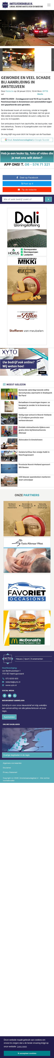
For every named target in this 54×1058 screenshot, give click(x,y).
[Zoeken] (48, 199)
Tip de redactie (29, 189)
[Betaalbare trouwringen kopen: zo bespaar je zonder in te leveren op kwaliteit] (9, 406)
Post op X (28, 183)
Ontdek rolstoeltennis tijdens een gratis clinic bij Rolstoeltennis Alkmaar (34, 430)
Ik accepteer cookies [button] (27, 1053)
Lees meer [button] (22, 1046)
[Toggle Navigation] (49, 5)
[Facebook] (4, 696)
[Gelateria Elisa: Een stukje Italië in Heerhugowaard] (9, 456)
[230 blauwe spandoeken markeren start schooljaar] (9, 481)
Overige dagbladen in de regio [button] (16, 755)
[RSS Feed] (14, 696)
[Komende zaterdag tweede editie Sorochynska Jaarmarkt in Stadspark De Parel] (9, 394)
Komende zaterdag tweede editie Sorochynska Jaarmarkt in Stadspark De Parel (35, 393)
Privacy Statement (10, 772)
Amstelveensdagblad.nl (21, 3)
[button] (1, 59)
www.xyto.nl (11, 685)
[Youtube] (9, 696)
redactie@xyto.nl (13, 682)
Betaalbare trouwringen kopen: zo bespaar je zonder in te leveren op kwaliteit (34, 405)
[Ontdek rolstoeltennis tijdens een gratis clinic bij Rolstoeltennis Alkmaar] (9, 431)
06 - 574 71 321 (37, 164)
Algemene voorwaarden (12, 763)
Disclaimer (7, 768)
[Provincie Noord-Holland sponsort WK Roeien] (9, 468)
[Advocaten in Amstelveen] (9, 444)
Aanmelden (9, 717)
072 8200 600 (12, 678)
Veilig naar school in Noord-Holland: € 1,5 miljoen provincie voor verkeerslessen (35, 417)
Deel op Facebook (29, 177)
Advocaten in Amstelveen (30, 440)
